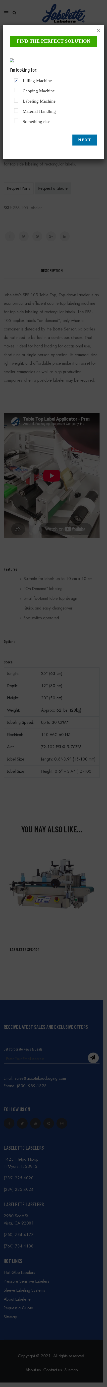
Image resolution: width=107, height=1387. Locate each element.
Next (85, 140)
